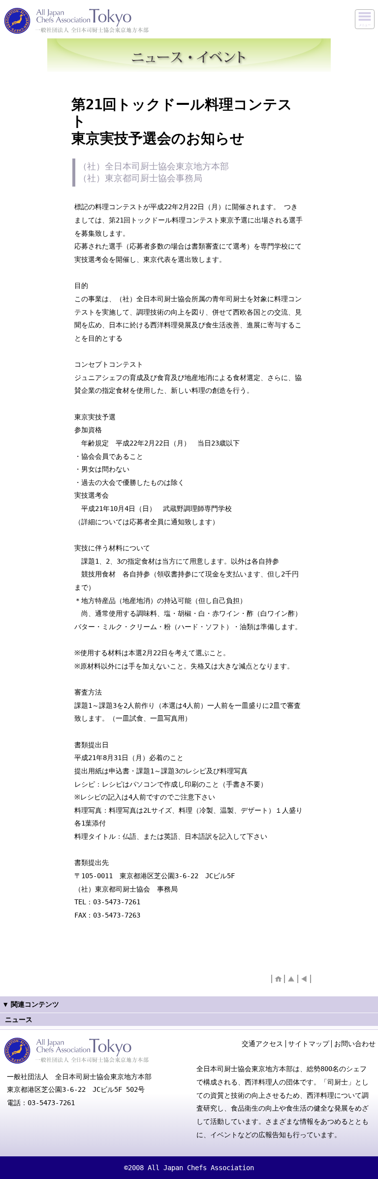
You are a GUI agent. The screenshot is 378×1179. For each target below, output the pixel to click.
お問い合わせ (355, 1043)
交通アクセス (262, 1043)
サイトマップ (308, 1043)
